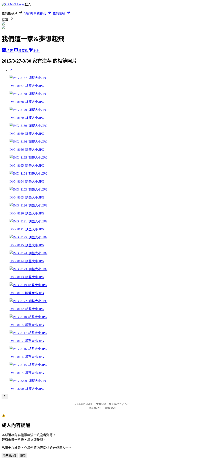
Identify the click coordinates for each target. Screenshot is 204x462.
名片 (36, 51)
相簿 (10, 51)
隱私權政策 (94, 408)
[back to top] (5, 396)
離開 (23, 455)
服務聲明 (110, 408)
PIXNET (87, 404)
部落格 (23, 51)
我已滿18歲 (9, 455)
